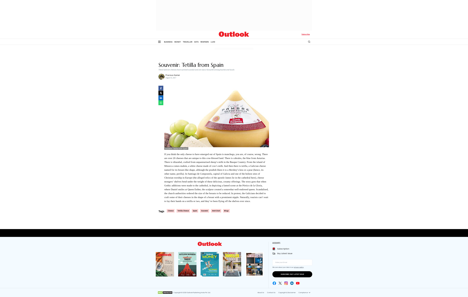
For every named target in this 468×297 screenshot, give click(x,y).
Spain (195, 211)
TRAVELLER (187, 42)
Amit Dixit (216, 211)
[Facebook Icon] (274, 283)
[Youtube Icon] (298, 283)
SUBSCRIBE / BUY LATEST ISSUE (292, 274)
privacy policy (299, 267)
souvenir (204, 211)
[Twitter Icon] (280, 283)
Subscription (283, 248)
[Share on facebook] (160, 88)
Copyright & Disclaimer (287, 293)
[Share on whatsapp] (160, 102)
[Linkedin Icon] (292, 283)
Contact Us (271, 293)
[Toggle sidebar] (159, 41)
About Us (261, 293)
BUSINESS (168, 42)
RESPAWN (204, 42)
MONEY (177, 42)
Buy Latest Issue (284, 253)
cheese (171, 211)
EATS (196, 42)
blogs (226, 211)
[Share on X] (160, 93)
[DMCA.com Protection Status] (165, 292)
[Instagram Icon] (286, 283)
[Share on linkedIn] (160, 97)
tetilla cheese (183, 211)
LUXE (213, 42)
